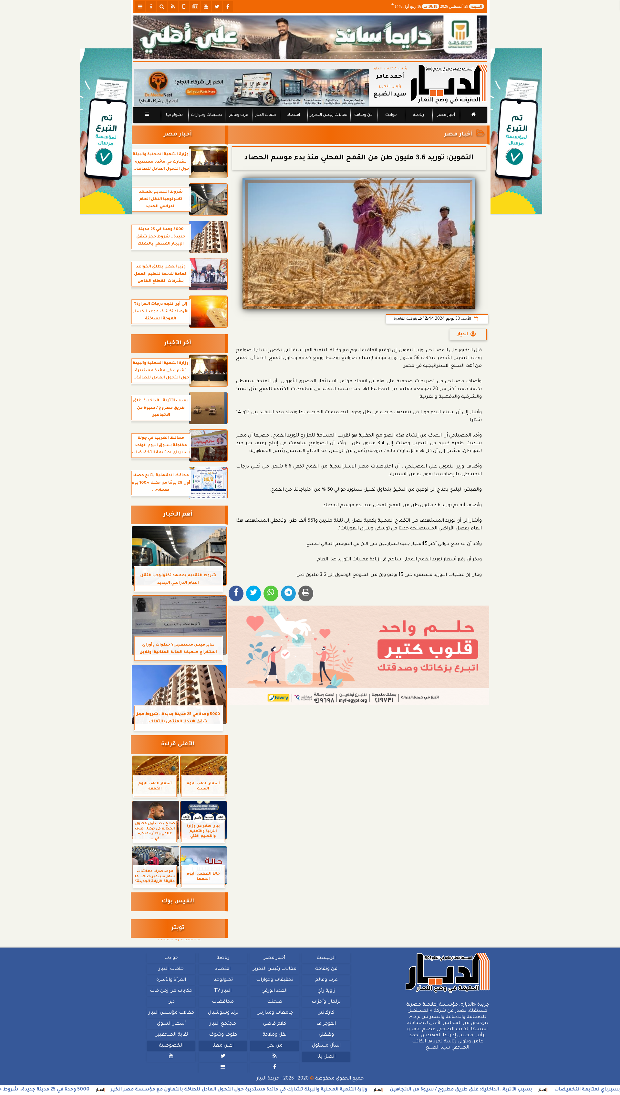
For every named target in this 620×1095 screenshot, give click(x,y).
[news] (195, 6)
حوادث (391, 115)
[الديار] (516, 131)
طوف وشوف (223, 1035)
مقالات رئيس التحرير (328, 115)
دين (171, 1002)
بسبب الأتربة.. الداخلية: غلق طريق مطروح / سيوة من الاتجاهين (530, 1089)
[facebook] (228, 6)
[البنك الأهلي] (310, 37)
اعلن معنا (222, 1046)
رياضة (418, 115)
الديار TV (223, 991)
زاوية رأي (326, 991)
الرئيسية (326, 958)
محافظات (223, 1002)
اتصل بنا (326, 1057)
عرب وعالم (238, 115)
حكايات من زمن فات (171, 991)
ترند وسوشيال (223, 1013)
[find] (162, 6)
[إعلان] (106, 131)
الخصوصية (171, 1046)
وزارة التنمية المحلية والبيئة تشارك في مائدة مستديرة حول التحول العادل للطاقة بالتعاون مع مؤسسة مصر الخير (308, 1089)
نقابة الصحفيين (171, 1035)
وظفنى (326, 1035)
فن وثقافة (364, 115)
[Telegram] (288, 593)
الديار (462, 334)
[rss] (173, 6)
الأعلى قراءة (177, 744)
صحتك (274, 1002)
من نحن (274, 1046)
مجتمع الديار (223, 1024)
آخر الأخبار (177, 343)
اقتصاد (293, 115)
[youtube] (206, 6)
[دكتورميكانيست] (251, 87)
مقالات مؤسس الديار (171, 1013)
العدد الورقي (274, 991)
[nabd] (184, 6)
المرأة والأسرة (171, 980)
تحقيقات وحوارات (206, 115)
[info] (151, 6)
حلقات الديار (265, 115)
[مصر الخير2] (359, 655)
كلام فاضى (274, 1024)
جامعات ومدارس (274, 1013)
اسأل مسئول (326, 1046)
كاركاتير (326, 1013)
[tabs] (140, 6)
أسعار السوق (171, 1024)
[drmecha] (310, 123)
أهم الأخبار (177, 515)
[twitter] (217, 6)
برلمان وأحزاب (326, 1002)
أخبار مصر (446, 115)
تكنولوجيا (174, 115)
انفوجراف (326, 1024)
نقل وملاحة (274, 1035)
